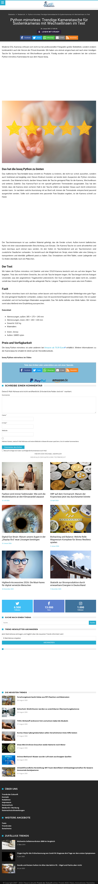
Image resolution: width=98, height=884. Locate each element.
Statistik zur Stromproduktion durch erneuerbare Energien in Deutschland (67, 583)
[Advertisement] (49, 79)
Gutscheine (6, 828)
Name (4, 415)
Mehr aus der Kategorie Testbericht (48, 457)
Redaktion (6, 800)
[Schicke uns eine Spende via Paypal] (38, 380)
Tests (4, 823)
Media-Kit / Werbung (10, 808)
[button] (26, 38)
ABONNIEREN (49, 643)
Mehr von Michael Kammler (48, 454)
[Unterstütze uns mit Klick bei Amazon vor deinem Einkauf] (60, 380)
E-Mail (4, 423)
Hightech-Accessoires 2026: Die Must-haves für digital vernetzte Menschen (23, 583)
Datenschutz (7, 805)
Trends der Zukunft (10, 794)
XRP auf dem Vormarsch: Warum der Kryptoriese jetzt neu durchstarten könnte (70, 495)
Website (4, 430)
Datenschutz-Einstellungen (13, 810)
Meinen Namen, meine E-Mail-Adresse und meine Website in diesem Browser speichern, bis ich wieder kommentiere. (40, 441)
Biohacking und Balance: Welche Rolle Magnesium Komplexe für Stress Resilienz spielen (70, 539)
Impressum (6, 802)
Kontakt (5, 797)
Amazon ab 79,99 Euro (54, 347)
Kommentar (6, 395)
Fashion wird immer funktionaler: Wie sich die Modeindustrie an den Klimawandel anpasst (23, 495)
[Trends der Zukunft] (49, 4)
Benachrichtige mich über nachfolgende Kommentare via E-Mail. (25, 451)
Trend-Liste (6, 826)
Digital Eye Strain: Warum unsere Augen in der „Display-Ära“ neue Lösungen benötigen (24, 538)
